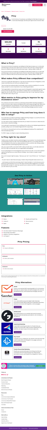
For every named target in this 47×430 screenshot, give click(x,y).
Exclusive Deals (4, 382)
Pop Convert (17, 336)
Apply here (41, 1)
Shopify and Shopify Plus (31, 219)
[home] (6, 5)
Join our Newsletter (7, 31)
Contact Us (3, 411)
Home (2, 11)
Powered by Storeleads (42, 54)
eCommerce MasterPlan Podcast (8, 400)
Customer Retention (5, 383)
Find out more (18, 294)
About (2, 410)
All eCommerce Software (6, 389)
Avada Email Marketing (19, 324)
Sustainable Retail (5, 387)
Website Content (15, 11)
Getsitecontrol (17, 311)
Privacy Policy (24, 428)
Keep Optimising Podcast (6, 402)
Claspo (15, 299)
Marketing (3, 385)
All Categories (7, 11)
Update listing (4, 419)
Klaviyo (5, 219)
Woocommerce (29, 221)
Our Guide (3, 404)
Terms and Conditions (33, 428)
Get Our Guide (37, 4)
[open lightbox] (15, 182)
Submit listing (4, 417)
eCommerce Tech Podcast (7, 398)
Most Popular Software (6, 380)
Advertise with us (5, 421)
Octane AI (5, 221)
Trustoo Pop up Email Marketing (22, 349)
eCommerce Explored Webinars (8, 396)
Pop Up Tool (22, 11)
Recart (27, 223)
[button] (44, 5)
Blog (2, 395)
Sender (15, 286)
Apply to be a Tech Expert (6, 423)
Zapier (4, 223)
